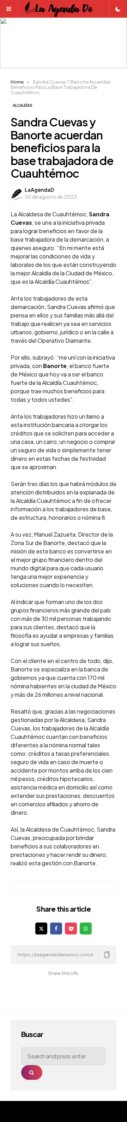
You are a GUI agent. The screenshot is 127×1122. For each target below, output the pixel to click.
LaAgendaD (39, 189)
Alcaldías (22, 105)
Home (17, 82)
